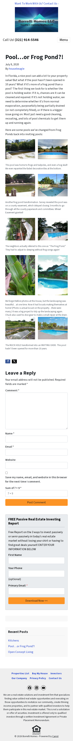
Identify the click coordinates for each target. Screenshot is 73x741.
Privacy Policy (38, 678)
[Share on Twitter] (14, 361)
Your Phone (15, 568)
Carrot (55, 736)
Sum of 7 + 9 (13, 488)
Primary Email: (18, 586)
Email (9, 447)
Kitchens (13, 641)
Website (10, 460)
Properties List (20, 673)
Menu (64, 39)
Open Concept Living (20, 652)
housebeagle (16, 69)
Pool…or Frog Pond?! (21, 646)
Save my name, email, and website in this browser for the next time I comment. (36, 479)
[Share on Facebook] (7, 361)
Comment (12, 390)
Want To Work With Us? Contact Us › (36, 4)
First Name (15, 555)
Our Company (19, 678)
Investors (56, 673)
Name (9, 433)
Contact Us (55, 678)
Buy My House (40, 673)
